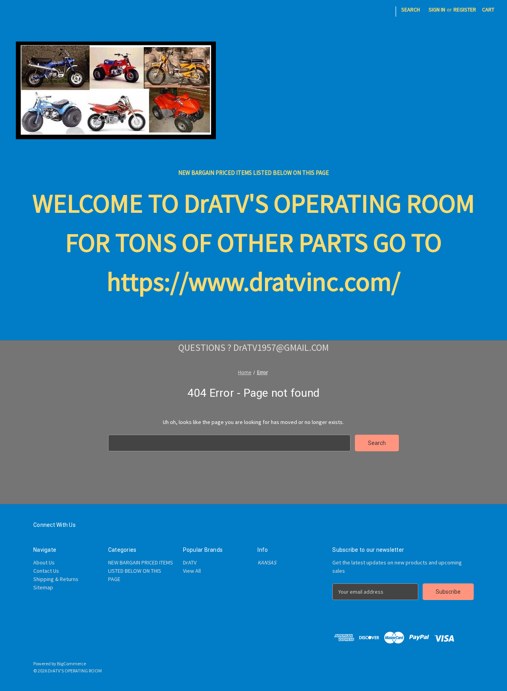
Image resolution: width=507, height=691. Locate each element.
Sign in (437, 9)
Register (465, 9)
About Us (44, 562)
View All (192, 570)
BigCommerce (71, 663)
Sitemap (43, 587)
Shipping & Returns (55, 579)
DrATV (189, 562)
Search (410, 9)
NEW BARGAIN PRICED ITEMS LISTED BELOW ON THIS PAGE (253, 172)
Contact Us (46, 570)
